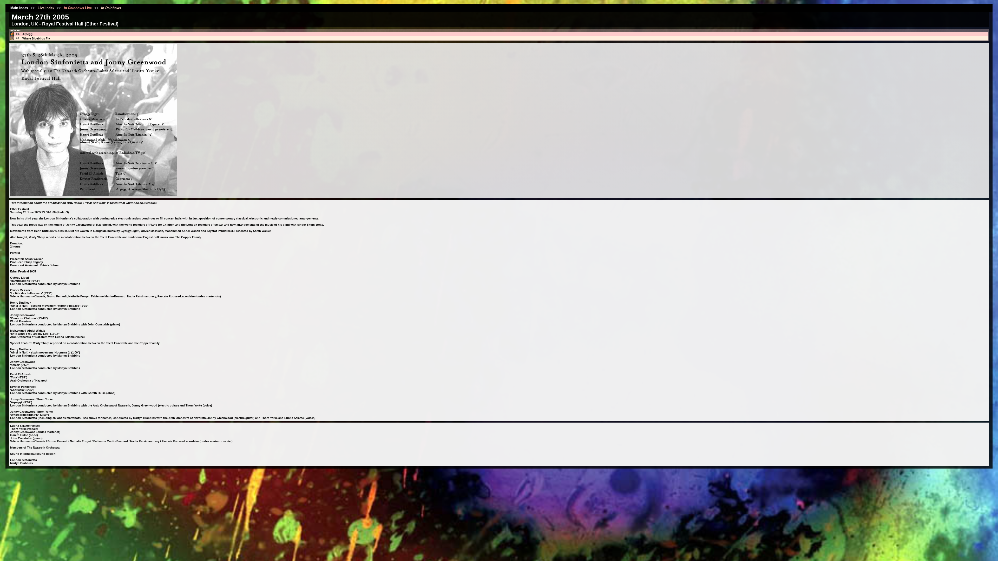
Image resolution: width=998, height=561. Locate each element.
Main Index (19, 8)
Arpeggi (27, 34)
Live (78, 8)
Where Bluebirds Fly (36, 38)
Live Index (46, 8)
